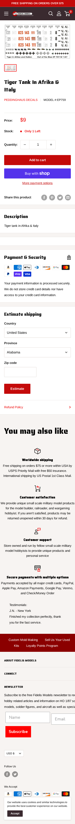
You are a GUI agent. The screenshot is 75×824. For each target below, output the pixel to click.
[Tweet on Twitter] (60, 197)
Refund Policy (13, 407)
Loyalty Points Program (42, 645)
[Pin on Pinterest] (52, 197)
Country (10, 323)
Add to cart (37, 160)
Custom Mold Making (23, 640)
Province (10, 343)
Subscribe (18, 731)
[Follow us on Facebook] (7, 774)
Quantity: (11, 144)
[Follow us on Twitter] (15, 774)
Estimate (17, 388)
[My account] (59, 13)
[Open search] (51, 13)
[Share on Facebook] (44, 197)
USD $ (10, 753)
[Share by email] (68, 197)
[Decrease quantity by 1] (24, 144)
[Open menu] (6, 13)
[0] (67, 13)
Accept (15, 813)
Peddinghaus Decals (21, 99)
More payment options (37, 183)
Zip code (10, 363)
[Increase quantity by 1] (51, 144)
